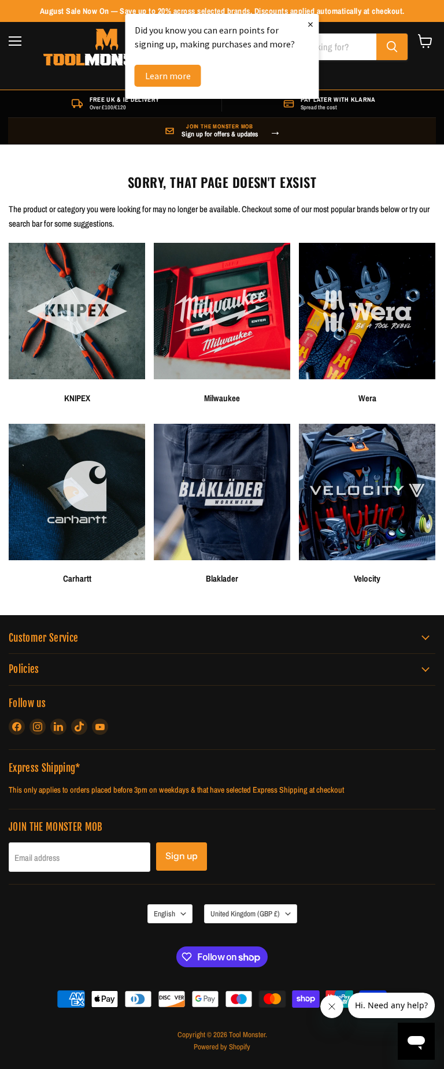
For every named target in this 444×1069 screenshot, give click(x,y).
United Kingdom (245, 913)
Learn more (168, 76)
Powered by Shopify (222, 1047)
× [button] (310, 24)
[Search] (392, 47)
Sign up (181, 855)
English (164, 913)
